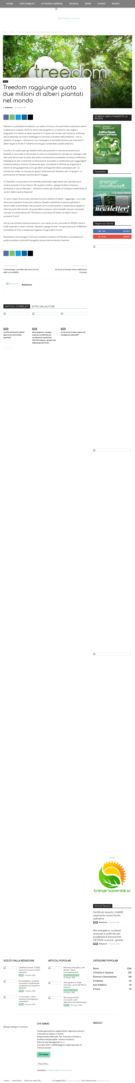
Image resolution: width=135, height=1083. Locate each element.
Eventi (101, 4)
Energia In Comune (74, 1080)
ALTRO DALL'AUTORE (43, 306)
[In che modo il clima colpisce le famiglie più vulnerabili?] (74, 321)
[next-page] (9, 348)
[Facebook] (6, 117)
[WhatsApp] (12, 117)
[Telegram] (18, 117)
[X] (30, 117)
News (88, 4)
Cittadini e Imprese (52, 4)
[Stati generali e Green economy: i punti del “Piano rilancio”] (54, 986)
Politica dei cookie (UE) (32, 1080)
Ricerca (73, 4)
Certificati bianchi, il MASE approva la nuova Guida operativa (13, 335)
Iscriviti (126, 237)
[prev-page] (5, 348)
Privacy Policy (17, 1080)
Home (9, 4)
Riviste (116, 4)
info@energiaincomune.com (59, 1070)
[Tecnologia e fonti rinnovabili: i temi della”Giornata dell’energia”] (54, 1001)
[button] (129, 3)
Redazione (9, 107)
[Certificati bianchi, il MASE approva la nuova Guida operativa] (16, 321)
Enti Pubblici (27, 4)
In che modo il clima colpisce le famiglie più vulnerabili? (28, 999)
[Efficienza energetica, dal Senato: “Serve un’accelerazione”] (54, 971)
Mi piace (126, 231)
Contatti (6, 1080)
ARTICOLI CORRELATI (16, 306)
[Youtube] (102, 1031)
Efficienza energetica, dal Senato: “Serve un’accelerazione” (74, 970)
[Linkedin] (24, 117)
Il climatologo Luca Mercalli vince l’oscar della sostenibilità (20, 270)
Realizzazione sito (103, 1080)
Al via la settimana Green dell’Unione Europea (71, 270)
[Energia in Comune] (67, 18)
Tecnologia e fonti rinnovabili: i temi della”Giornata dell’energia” (75, 1000)
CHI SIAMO (43, 1024)
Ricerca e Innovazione (71, 975)
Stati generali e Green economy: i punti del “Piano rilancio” (75, 985)
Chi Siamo (44, 1054)
